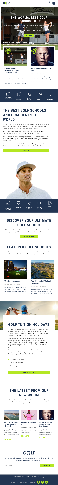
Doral (37, 74)
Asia (13, 76)
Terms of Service (44, 469)
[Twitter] (46, 482)
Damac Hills (7, 76)
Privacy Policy (34, 469)
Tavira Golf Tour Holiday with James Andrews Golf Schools (11, 424)
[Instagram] (42, 482)
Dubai (16, 76)
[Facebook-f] (38, 482)
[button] (53, 3)
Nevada (42, 74)
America (33, 74)
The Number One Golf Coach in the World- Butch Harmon (45, 424)
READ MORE (7, 439)
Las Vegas (12, 284)
